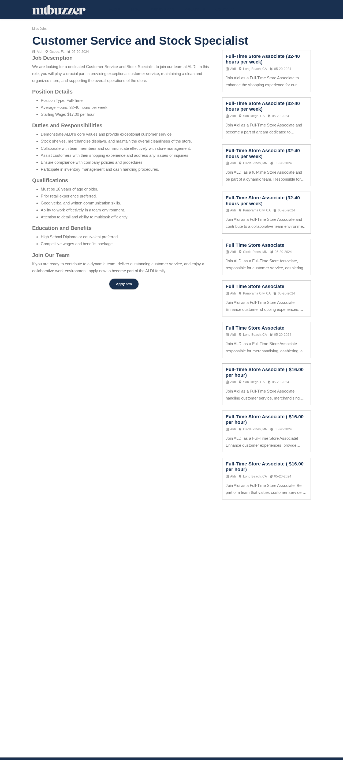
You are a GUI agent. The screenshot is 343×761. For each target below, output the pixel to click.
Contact (224, 9)
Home (114, 9)
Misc (135, 9)
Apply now (124, 284)
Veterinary (162, 9)
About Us (195, 9)
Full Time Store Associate (255, 245)
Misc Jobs (39, 29)
